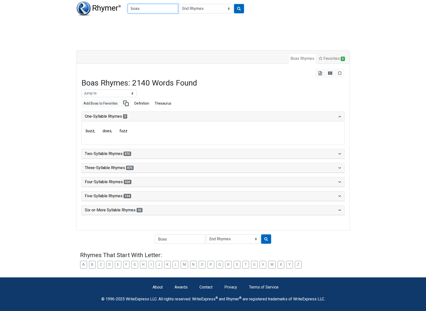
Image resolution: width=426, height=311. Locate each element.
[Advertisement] (195, 32)
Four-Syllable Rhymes (107, 181)
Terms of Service (264, 287)
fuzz (123, 131)
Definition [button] (141, 103)
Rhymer (106, 8)
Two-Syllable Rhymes (107, 153)
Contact (206, 287)
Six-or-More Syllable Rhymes (113, 210)
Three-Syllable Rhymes (108, 167)
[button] (126, 103)
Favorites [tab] (333, 58)
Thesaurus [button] (163, 103)
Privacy (230, 287)
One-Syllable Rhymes (105, 116)
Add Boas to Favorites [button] (101, 103)
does (107, 131)
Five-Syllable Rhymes (107, 196)
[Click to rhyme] (239, 8)
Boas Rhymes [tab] (302, 58)
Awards (181, 287)
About (158, 287)
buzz (90, 131)
